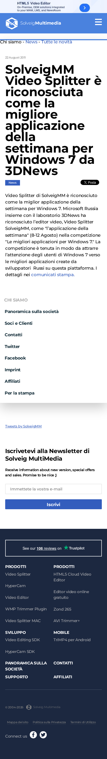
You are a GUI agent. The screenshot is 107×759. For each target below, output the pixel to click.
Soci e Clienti (18, 323)
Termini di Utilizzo (83, 722)
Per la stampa (19, 393)
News (31, 41)
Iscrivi (53, 504)
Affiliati (12, 381)
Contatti (13, 334)
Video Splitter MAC (23, 620)
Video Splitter (18, 574)
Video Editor (17, 597)
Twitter (12, 346)
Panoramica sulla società (31, 311)
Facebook (15, 358)
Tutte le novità (56, 41)
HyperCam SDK (20, 651)
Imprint (13, 369)
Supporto (16, 676)
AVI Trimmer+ (67, 620)
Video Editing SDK (22, 639)
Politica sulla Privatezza (49, 722)
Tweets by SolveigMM (23, 426)
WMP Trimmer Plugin (26, 608)
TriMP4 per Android (72, 639)
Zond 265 (62, 609)
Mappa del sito (17, 722)
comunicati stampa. (53, 274)
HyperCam (15, 585)
